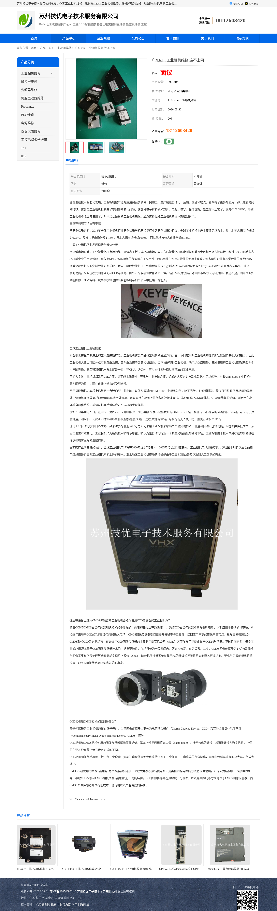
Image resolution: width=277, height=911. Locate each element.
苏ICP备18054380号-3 (62, 891)
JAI (23, 148)
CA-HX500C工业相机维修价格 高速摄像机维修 (97, 869)
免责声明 (56, 904)
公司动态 (138, 38)
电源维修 (27, 123)
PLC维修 (27, 115)
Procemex (27, 106)
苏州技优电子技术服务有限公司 (97, 891)
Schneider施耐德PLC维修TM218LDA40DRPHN (242, 869)
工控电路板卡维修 (34, 139)
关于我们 (207, 38)
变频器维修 (29, 90)
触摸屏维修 (29, 81)
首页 (34, 38)
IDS (23, 156)
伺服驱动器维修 (32, 98)
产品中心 (68, 38)
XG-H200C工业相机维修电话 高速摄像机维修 (47, 869)
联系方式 (242, 38)
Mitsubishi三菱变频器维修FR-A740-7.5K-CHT (193, 869)
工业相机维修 (63, 48)
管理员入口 (70, 904)
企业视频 (103, 38)
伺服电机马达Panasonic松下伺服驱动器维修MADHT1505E (152, 869)
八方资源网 (43, 904)
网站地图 (83, 904)
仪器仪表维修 (31, 131)
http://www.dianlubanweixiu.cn (87, 799)
